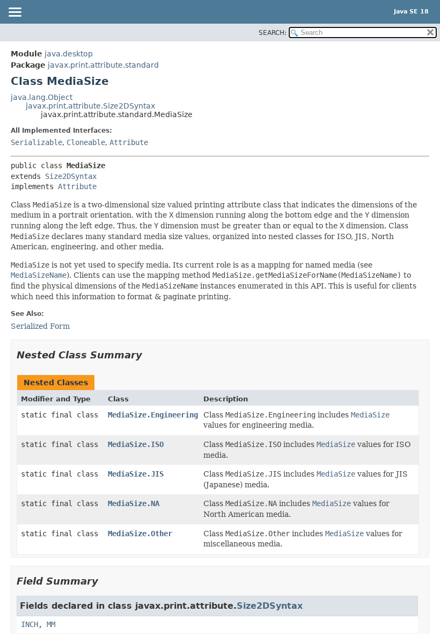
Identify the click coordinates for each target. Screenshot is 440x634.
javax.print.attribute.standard (103, 65)
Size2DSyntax (71, 176)
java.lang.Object (41, 97)
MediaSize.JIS (136, 474)
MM (51, 624)
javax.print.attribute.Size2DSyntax (90, 106)
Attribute (128, 142)
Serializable (36, 142)
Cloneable (86, 142)
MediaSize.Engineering (153, 414)
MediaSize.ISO (136, 444)
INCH (29, 624)
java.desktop (69, 53)
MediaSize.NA (133, 503)
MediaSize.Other (140, 533)
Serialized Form (40, 326)
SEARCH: (273, 33)
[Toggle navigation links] (14, 12)
